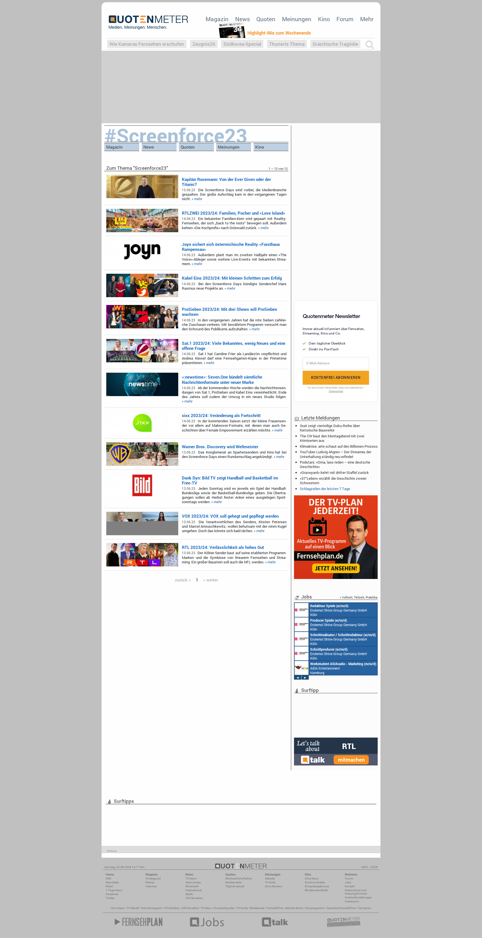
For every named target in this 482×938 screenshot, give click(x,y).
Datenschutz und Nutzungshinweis (356, 891)
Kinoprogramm (315, 908)
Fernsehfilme (275, 908)
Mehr (366, 19)
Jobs (348, 882)
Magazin (217, 19)
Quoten (265, 19)
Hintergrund (153, 878)
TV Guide (242, 908)
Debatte (270, 878)
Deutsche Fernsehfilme (341, 908)
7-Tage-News (114, 890)
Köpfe (189, 894)
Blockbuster (257, 908)
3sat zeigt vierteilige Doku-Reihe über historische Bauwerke (330, 428)
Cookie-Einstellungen (358, 897)
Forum (344, 19)
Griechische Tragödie (335, 44)
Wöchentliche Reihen (238, 878)
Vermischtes (193, 882)
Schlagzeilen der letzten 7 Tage (325, 488)
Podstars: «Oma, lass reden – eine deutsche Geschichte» (335, 464)
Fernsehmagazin (152, 908)
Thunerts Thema (287, 44)
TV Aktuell (133, 908)
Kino (324, 19)
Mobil (109, 886)
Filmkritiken (172, 908)
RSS (108, 878)
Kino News (118, 908)
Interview (151, 886)
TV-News (191, 878)
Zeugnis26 (203, 44)
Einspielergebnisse (317, 886)
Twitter (110, 898)
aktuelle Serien (294, 908)
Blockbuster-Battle (316, 890)
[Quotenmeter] (148, 22)
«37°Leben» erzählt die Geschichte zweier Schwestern (333, 480)
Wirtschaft (191, 886)
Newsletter (112, 882)
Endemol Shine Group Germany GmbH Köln (338, 610)
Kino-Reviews (273, 886)
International (193, 890)
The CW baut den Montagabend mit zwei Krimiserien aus (332, 438)
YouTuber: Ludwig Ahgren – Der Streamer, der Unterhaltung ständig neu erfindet (335, 454)
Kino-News (312, 878)
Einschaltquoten (224, 908)
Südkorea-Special (242, 44)
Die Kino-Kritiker (315, 882)
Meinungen (296, 19)
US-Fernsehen (194, 898)
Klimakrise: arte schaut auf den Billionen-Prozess (339, 446)
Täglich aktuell (234, 886)
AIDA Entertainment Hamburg (343, 668)
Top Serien (364, 908)
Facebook (112, 894)
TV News (206, 908)
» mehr (197, 198)
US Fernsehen (190, 908)
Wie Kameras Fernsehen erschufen (146, 44)
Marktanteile (233, 882)
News (242, 19)
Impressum (352, 901)
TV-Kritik (270, 882)
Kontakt (350, 886)
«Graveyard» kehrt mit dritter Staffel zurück (334, 472)
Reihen (150, 882)
